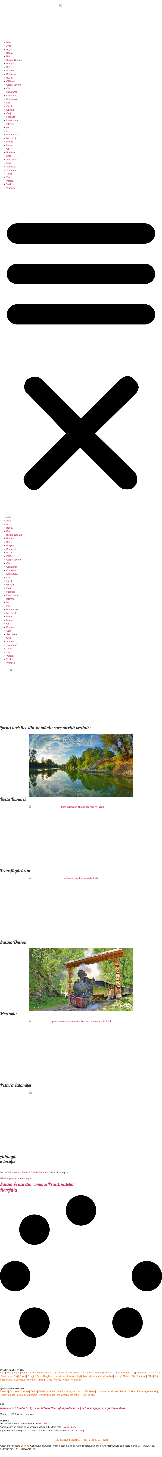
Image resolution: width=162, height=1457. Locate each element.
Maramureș (12, 134)
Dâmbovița (12, 99)
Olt (7, 148)
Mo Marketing (76, 1430)
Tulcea (9, 177)
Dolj (8, 102)
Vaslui (9, 184)
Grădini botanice (46, 1391)
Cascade (14, 1391)
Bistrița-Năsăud (14, 60)
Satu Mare (11, 159)
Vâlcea (9, 180)
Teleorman (11, 170)
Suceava (11, 166)
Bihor (9, 56)
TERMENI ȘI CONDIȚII (96, 1440)
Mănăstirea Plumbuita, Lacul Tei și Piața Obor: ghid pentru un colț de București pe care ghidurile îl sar (62, 1408)
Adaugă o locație (8, 1159)
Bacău (9, 52)
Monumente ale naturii (68, 1394)
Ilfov (8, 131)
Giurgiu (10, 109)
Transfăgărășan (15, 871)
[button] (81, 352)
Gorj (8, 113)
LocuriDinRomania (9, 1172)
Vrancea (10, 188)
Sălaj (8, 155)
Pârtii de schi (88, 1394)
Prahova (10, 152)
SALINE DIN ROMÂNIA (34, 1172)
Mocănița (8, 1014)
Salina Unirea (13, 942)
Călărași (10, 81)
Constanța (11, 92)
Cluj (8, 88)
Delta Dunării (13, 799)
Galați (9, 106)
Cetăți (34, 1391)
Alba (8, 42)
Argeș (9, 49)
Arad (8, 45)
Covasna (11, 95)
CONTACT (76, 1440)
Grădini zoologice (66, 1391)
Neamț (9, 145)
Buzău (9, 77)
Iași (8, 127)
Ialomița (10, 124)
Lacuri (80, 1391)
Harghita (10, 116)
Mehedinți (11, 138)
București (11, 74)
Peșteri (123, 1391)
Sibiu (8, 163)
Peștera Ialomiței (15, 1085)
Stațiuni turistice (47, 1394)
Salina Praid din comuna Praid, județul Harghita (36, 1187)
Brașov (10, 70)
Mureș (9, 141)
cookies (25, 1445)
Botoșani (10, 63)
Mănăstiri (90, 1391)
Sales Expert (68, 1427)
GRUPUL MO (45, 1423)
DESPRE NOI (61, 1440)
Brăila (9, 67)
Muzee (114, 1391)
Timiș (9, 173)
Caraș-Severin (13, 84)
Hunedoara (12, 120)
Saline (132, 1391)
